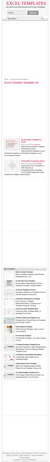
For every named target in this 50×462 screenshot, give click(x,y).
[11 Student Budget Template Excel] (9, 374)
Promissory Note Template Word (27, 309)
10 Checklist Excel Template (25, 281)
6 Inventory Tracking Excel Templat (28, 299)
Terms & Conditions (40, 453)
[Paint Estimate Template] (9, 333)
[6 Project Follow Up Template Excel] (9, 323)
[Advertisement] (25, 48)
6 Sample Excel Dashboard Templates (29, 354)
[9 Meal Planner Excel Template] (9, 365)
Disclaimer (6, 453)
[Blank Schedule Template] (9, 278)
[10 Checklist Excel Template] (9, 287)
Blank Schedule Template (24, 272)
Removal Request (27, 453)
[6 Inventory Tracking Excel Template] (9, 305)
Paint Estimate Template (24, 327)
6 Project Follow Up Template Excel (28, 318)
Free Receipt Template (23, 336)
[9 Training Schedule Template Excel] (9, 346)
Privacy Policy (15, 453)
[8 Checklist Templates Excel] (12, 171)
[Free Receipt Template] (9, 342)
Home (6, 79)
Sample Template (12, 455)
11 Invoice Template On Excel (26, 290)
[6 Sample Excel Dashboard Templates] (9, 360)
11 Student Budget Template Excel (27, 372)
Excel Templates (26, 3)
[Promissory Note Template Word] (9, 315)
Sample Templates (37, 455)
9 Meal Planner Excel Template (26, 363)
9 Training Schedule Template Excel (28, 344)
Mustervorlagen (25, 457)
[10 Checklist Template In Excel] (12, 149)
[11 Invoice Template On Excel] (9, 296)
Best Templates (25, 455)
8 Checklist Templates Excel (32, 161)
